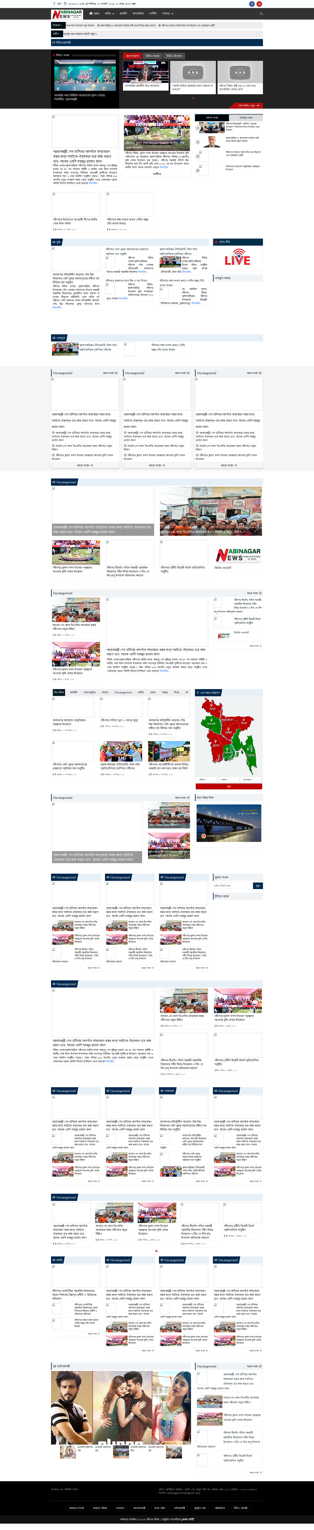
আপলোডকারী (139, 1508)
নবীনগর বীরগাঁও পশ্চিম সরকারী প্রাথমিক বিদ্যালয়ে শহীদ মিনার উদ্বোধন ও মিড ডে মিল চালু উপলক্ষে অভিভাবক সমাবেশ (156, 143)
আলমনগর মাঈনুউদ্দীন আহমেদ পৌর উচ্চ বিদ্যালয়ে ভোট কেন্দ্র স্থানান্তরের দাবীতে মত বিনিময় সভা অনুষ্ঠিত (76, 278)
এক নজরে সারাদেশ (210, 692)
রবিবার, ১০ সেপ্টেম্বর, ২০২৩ (66, 730)
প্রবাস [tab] (153, 692)
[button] (192, 98)
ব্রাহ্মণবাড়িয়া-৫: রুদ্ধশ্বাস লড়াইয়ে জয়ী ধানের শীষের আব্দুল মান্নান (242, 139)
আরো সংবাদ (109, 373)
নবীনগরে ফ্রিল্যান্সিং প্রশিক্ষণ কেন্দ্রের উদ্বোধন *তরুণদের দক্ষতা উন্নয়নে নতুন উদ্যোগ (243, 126)
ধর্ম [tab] (186, 692)
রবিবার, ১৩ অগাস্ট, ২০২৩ (65, 635)
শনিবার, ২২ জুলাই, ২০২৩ (65, 679)
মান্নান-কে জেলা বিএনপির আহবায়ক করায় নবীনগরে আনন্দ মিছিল (82, 447)
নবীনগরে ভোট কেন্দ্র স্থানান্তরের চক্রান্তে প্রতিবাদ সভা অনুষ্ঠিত (70, 766)
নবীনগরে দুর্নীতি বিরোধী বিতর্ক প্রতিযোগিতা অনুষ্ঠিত (183, 569)
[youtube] (259, 4)
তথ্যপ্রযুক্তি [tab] (90, 692)
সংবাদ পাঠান (159, 1508)
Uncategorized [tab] (123, 692)
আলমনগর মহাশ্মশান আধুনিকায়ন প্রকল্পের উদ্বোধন (242, 168)
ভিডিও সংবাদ (62, 55)
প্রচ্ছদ (96, 13)
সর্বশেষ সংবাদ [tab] (212, 117)
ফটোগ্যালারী (63, 1366)
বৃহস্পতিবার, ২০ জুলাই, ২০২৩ (174, 1074)
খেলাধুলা (60, 338)
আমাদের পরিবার (100, 1508)
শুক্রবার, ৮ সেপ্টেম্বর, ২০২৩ (66, 774)
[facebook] (252, 4)
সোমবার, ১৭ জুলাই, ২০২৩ (227, 1070)
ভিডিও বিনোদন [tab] (174, 56)
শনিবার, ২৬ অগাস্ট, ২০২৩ (66, 1243)
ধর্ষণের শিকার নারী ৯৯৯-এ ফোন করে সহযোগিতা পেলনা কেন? (190, 87)
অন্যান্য (166, 13)
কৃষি (58, 242)
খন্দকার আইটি (188, 1519)
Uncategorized (62, 373)
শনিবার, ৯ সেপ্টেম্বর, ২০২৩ (114, 726)
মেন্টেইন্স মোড (200, 1508)
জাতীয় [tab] (141, 692)
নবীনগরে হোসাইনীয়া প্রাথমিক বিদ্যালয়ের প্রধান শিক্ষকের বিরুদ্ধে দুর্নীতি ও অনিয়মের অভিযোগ (74, 1294)
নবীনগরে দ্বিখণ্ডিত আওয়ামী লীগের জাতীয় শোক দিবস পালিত (75, 221)
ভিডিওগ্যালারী (63, 42)
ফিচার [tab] (176, 692)
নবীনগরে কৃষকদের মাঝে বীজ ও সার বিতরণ (126, 280)
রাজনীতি (123, 13)
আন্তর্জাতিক (138, 13)
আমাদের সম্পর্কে (76, 1508)
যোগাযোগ (120, 1508)
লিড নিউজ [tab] (59, 692)
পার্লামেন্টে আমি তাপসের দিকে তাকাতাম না (239, 85)
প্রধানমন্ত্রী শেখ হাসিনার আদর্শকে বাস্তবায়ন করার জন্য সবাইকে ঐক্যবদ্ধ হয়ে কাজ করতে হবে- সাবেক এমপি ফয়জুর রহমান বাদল (82, 156)
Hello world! (223, 567)
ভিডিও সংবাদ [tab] (152, 56)
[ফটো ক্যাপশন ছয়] (121, 1408)
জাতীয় (108, 13)
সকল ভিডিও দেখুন (247, 105)
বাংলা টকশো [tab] (132, 56)
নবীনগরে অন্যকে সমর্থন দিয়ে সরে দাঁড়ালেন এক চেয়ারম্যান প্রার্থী (77, 25)
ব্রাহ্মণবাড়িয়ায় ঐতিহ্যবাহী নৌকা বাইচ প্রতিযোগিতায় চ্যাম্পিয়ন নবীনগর (120, 766)
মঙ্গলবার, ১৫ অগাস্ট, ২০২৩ (66, 229)
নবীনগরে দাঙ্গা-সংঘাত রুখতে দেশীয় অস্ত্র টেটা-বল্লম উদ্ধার (127, 221)
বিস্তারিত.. (94, 183)
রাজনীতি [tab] (73, 692)
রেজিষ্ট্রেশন (220, 1508)
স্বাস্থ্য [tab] (165, 692)
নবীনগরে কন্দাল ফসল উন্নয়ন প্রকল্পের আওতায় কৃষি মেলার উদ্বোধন (82, 457)
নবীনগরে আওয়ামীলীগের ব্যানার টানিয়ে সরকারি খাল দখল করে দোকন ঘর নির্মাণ (168, 766)
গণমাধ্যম (169, 1091)
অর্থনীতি (153, 13)
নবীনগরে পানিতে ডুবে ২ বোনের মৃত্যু (119, 720)
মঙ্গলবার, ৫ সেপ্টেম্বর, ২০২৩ (162, 774)
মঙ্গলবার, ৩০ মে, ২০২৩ (119, 229)
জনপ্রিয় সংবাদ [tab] (246, 117)
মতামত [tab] (105, 692)
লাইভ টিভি (224, 242)
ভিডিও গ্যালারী (240, 1508)
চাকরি (59, 1260)
